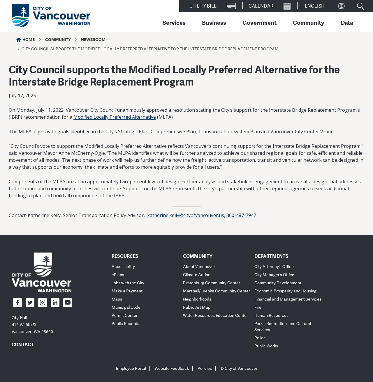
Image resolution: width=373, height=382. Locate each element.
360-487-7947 (241, 215)
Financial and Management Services (287, 299)
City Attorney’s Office (274, 266)
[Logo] (41, 272)
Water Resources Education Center (215, 315)
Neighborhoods (197, 299)
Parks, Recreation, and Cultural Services (282, 327)
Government (259, 22)
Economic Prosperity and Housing (285, 291)
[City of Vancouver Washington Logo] (51, 16)
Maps (117, 299)
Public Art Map (196, 307)
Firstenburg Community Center (211, 283)
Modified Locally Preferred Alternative (114, 117)
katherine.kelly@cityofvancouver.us (185, 215)
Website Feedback (172, 368)
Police (260, 338)
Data (347, 22)
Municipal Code (126, 307)
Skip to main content (26, 50)
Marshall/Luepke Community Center (216, 291)
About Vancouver (199, 266)
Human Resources (271, 315)
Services (174, 22)
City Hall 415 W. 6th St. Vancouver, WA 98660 (32, 324)
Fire (257, 307)
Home (28, 39)
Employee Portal (131, 368)
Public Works (266, 346)
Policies (205, 368)
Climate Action (196, 275)
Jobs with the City (128, 283)
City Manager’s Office (274, 275)
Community (308, 22)
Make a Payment (127, 291)
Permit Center (125, 315)
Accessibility (123, 266)
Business (214, 22)
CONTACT (23, 344)
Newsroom (93, 39)
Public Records (125, 323)
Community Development (277, 283)
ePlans (118, 275)
